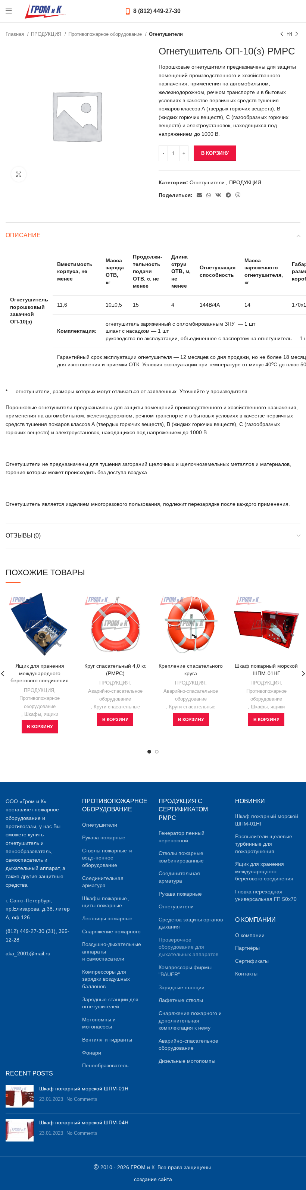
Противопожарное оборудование (105, 34)
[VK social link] (218, 195)
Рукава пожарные (103, 837)
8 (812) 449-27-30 (156, 11)
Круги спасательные (117, 707)
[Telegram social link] (228, 195)
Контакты (246, 974)
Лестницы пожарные (107, 918)
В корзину (215, 153)
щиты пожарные (102, 905)
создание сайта (153, 1179)
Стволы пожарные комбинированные (181, 857)
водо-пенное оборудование (99, 861)
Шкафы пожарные (104, 898)
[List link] (38, 935)
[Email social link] (199, 195)
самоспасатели (105, 959)
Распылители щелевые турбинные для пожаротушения (263, 843)
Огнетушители (166, 34)
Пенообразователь (105, 1065)
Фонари (91, 1053)
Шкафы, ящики (41, 714)
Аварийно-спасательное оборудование (115, 695)
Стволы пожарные (104, 851)
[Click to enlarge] (18, 174)
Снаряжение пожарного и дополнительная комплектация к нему (190, 1020)
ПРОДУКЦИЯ (47, 34)
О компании (250, 935)
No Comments (81, 1099)
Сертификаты (252, 961)
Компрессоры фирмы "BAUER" (185, 971)
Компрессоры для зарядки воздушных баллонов (106, 979)
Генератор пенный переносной (181, 836)
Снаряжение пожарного (111, 931)
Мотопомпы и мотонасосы (99, 1023)
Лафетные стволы (181, 1000)
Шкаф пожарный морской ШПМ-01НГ (266, 820)
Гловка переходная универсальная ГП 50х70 (266, 895)
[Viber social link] (238, 195)
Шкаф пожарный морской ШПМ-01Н (83, 1089)
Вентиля (92, 1040)
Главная (15, 34)
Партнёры (247, 948)
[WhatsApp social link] (208, 195)
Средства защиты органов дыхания (191, 923)
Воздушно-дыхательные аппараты (111, 948)
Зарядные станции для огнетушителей (110, 1003)
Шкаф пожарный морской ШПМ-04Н (83, 1122)
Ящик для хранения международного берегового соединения (39, 673)
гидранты (120, 1040)
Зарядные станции (181, 987)
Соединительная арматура (103, 882)
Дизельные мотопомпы (187, 1061)
